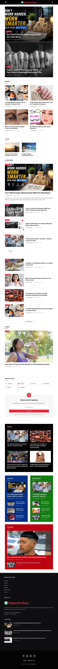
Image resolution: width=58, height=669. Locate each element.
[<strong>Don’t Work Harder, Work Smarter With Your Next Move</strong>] (29, 24)
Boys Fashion (7, 589)
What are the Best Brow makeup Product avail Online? (14, 127)
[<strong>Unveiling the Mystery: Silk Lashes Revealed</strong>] (41, 117)
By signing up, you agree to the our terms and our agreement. (29, 414)
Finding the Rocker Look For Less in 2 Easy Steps (45, 516)
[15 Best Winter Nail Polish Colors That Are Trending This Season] (41, 92)
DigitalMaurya (33, 664)
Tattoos (7, 305)
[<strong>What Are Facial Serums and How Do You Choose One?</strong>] (14, 280)
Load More (28, 321)
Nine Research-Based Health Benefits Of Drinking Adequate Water (27, 364)
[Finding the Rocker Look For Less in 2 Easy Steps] (36, 517)
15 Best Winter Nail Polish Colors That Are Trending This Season (41, 103)
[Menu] (6, 2)
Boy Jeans (8, 235)
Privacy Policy (36, 414)
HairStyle (6, 587)
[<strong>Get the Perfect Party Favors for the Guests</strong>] (10, 517)
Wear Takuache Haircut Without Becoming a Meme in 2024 (45, 502)
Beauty (5, 585)
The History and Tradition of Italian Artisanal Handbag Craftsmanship (36, 294)
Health (7, 331)
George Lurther (9, 39)
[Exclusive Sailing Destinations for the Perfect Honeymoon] (29, 147)
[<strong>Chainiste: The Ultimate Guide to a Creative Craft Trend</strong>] (14, 265)
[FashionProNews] (29, 2)
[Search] (52, 2)
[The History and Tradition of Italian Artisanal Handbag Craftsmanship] (14, 295)
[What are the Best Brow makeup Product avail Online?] (16, 117)
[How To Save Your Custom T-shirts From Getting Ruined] (36, 510)
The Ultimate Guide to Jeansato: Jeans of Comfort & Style (38, 239)
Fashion (7, 259)
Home (24, 660)
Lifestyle (9, 31)
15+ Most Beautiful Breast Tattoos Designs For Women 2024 (15, 103)
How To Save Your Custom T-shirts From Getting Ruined (45, 509)
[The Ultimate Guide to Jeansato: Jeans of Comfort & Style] (14, 240)
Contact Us (31, 660)
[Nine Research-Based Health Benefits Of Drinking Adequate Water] (29, 346)
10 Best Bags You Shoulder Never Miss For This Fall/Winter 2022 (40, 465)
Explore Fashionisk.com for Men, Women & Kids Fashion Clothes (38, 224)
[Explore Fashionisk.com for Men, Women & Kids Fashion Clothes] (14, 225)
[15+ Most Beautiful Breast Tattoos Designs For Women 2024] (16, 92)
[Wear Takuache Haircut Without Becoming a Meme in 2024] (36, 503)
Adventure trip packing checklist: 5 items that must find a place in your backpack (11, 154)
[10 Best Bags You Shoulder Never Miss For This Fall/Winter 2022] (40, 457)
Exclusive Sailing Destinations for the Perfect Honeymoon (27, 154)
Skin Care (8, 274)
